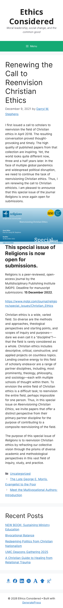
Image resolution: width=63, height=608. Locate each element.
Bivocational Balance (19, 535)
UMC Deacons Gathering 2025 (26, 552)
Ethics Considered (31, 16)
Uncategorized (20, 473)
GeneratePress (31, 602)
